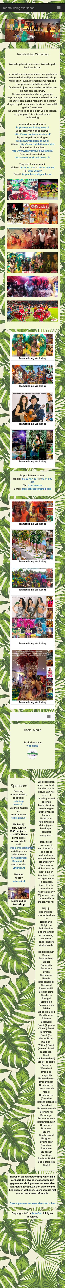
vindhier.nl (32, 745)
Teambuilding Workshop (18, 8)
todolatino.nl (19, 817)
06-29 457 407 (27, 167)
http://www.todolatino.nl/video (37, 144)
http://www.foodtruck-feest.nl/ (33, 157)
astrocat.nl (19, 881)
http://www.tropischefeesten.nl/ (32, 134)
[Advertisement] (32, 1254)
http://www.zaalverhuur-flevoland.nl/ (32, 150)
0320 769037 (35, 170)
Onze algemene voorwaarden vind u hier (33, 1203)
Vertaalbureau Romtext (19, 859)
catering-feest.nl (19, 802)
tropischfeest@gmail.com (36, 174)
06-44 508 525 (46, 167)
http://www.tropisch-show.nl (32, 140)
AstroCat (37, 1213)
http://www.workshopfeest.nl (32, 127)
